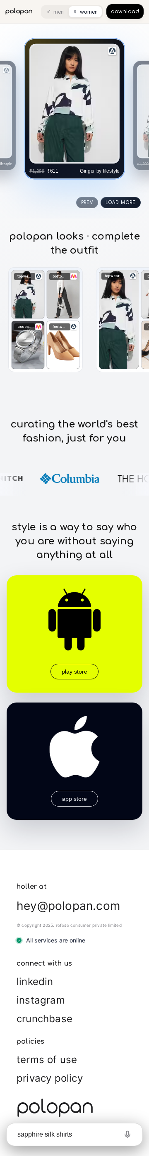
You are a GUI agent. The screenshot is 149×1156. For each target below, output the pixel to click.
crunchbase (44, 1019)
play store (74, 671)
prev (87, 202)
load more (121, 202)
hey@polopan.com (68, 906)
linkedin (35, 981)
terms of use (47, 1060)
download (125, 11)
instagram (41, 1000)
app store (74, 798)
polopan (19, 11)
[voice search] (127, 1134)
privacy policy (50, 1078)
